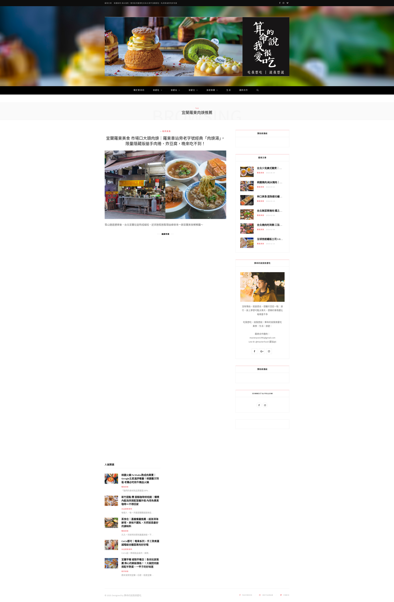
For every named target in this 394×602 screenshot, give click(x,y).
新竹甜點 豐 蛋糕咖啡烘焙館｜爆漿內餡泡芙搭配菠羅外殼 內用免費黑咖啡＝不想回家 (140, 500)
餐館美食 (260, 173)
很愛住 (192, 90)
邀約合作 (243, 90)
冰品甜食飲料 (126, 509)
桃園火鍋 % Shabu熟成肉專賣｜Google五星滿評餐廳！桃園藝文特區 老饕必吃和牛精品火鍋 (140, 478)
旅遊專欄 (211, 90)
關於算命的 (139, 90)
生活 (228, 90)
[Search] (256, 90)
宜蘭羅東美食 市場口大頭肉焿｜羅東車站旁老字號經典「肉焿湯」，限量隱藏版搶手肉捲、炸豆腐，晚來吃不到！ (165, 140)
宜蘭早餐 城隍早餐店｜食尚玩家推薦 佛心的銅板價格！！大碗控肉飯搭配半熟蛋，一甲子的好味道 (140, 563)
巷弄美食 (166, 131)
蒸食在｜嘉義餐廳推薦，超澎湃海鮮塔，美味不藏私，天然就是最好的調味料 (139, 522)
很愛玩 (174, 90)
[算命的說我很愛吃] (197, 46)
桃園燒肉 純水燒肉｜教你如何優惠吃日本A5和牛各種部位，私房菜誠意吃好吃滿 (145, 3)
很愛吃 (156, 90)
